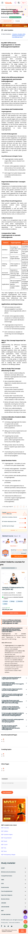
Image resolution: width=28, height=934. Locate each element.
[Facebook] (1, 926)
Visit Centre (21, 518)
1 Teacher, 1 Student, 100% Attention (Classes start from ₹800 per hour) (18, 35)
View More (13, 530)
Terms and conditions (14, 922)
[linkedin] (4, 926)
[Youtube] (11, 926)
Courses (17, 21)
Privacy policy (4, 922)
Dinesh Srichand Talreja (15, 17)
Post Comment (7, 792)
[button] (5, 541)
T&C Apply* (24, 553)
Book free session (19, 556)
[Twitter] (8, 926)
